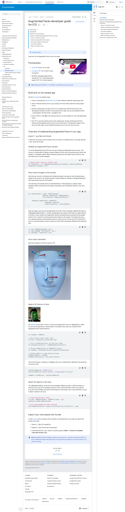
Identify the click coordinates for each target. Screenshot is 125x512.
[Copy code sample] (85, 160)
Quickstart (36, 97)
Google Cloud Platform (72, 498)
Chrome (52, 498)
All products (45, 501)
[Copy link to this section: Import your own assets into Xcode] (62, 415)
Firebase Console (74, 483)
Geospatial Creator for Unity (33, 2)
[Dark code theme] (82, 160)
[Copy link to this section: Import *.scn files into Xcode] (53, 136)
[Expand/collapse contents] (38, 30)
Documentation (49, 2)
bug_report (117, 7)
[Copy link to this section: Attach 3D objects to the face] (53, 382)
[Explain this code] (79, 160)
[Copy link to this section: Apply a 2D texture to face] (50, 304)
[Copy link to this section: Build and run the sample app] (57, 93)
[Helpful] (83, 17)
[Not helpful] (85, 17)
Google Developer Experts (54, 483)
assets (35, 419)
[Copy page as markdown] (44, 24)
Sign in (121, 2)
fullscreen (120, 7)
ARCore (8, 2)
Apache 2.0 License (45, 463)
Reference (60, 2)
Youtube (27, 489)
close (122, 7)
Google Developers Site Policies (68, 463)
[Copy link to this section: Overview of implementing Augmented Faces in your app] (82, 132)
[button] (11, 38)
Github (26, 483)
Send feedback (80, 21)
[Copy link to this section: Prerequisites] (42, 63)
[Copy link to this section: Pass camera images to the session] (57, 173)
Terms (26, 508)
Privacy (32, 508)
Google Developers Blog (31, 478)
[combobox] (95, 2)
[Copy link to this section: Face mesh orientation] (47, 240)
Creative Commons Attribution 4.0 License (71, 461)
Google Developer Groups (54, 481)
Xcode (34, 67)
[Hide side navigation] (20, 509)
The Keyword (28, 481)
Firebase (60, 498)
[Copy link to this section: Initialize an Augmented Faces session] (59, 147)
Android (44, 498)
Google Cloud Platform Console (78, 478)
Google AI (83, 498)
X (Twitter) (28, 486)
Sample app (34, 324)
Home (29, 17)
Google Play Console (75, 481)
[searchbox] (11, 14)
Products (36, 17)
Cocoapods (35, 71)
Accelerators (50, 486)
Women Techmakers (52, 478)
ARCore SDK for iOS (51, 100)
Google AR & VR (29, 491)
